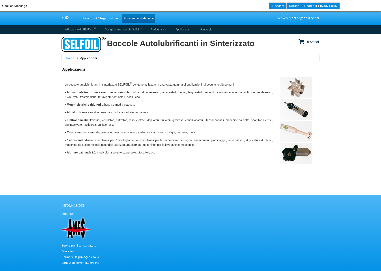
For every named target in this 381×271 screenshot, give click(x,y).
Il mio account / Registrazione (98, 18)
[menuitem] (80, 29)
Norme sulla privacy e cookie (81, 257)
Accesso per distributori (138, 18)
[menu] (138, 29)
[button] (66, 18)
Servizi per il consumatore (79, 245)
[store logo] (83, 44)
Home (70, 58)
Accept (279, 5)
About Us (68, 214)
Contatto (67, 251)
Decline (294, 5)
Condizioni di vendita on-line (80, 263)
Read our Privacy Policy (320, 5)
